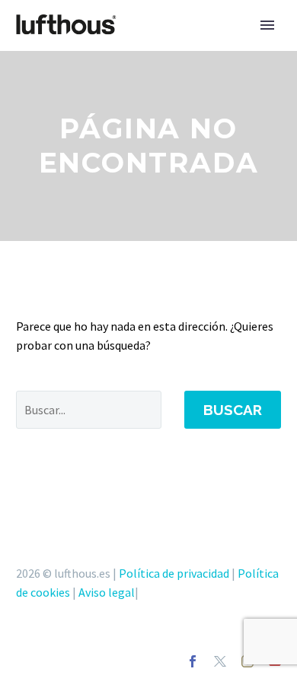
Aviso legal (106, 592)
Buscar (232, 409)
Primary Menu (267, 25)
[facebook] (193, 661)
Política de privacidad (174, 573)
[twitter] (220, 661)
